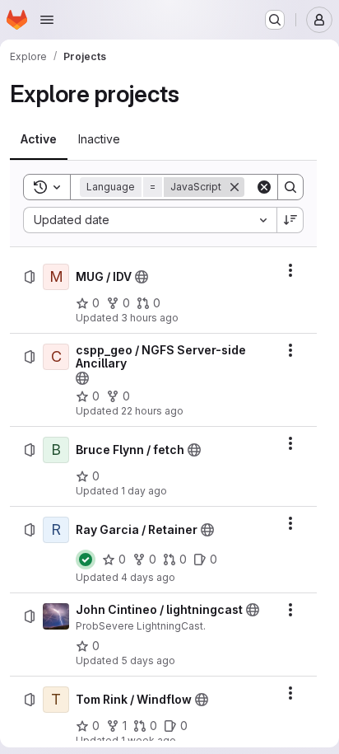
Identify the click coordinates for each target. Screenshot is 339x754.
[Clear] (264, 187)
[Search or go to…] (275, 20)
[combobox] (149, 220)
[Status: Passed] (85, 559)
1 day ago (144, 491)
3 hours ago (150, 317)
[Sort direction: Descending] (290, 220)
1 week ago (148, 740)
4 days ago (148, 577)
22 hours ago (152, 411)
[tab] (38, 139)
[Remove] (234, 187)
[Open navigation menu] (47, 20)
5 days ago (148, 660)
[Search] (290, 187)
